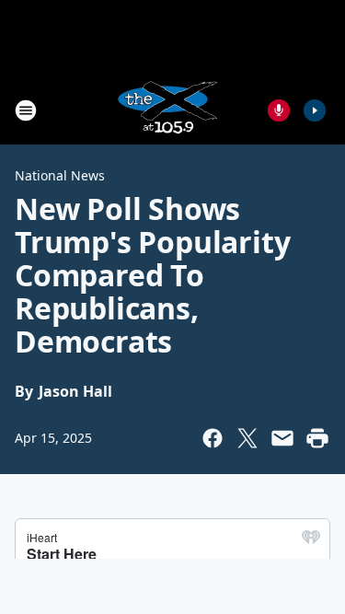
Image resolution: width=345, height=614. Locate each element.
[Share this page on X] (247, 438)
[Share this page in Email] (282, 438)
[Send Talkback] (279, 110)
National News (60, 175)
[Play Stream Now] (315, 110)
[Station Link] (166, 110)
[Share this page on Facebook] (212, 438)
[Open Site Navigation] (26, 110)
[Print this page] (317, 438)
